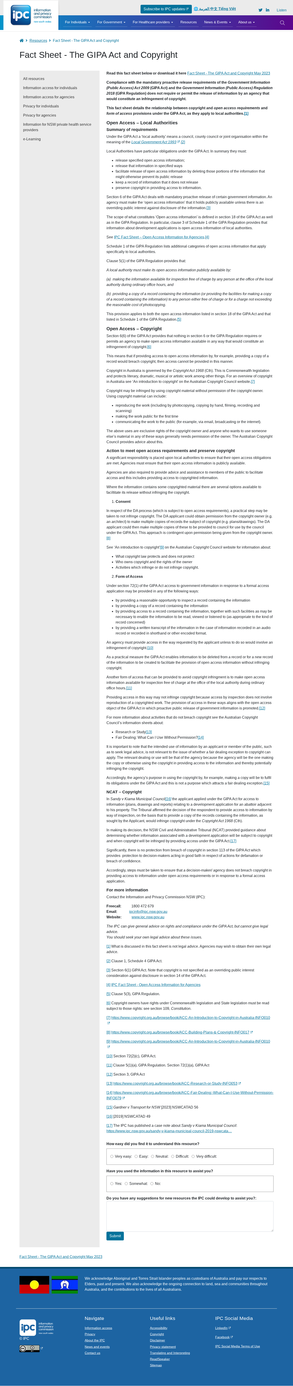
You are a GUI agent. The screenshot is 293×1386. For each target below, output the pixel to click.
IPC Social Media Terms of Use (237, 1346)
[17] (233, 841)
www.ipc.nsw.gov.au (148, 917)
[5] (179, 319)
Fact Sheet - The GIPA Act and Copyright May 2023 (228, 73)
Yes (118, 1184)
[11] (129, 688)
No (157, 1184)
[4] (207, 237)
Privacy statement (163, 1347)
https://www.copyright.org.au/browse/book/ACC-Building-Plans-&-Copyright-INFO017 (180, 1032)
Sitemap (156, 1365)
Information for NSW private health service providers (57, 127)
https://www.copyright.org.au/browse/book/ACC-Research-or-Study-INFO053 (175, 1083)
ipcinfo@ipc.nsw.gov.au (148, 912)
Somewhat (138, 1184)
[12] (262, 708)
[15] (266, 783)
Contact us (92, 1353)
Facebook (222, 1337)
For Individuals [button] (76, 22)
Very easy (123, 1156)
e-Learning (32, 139)
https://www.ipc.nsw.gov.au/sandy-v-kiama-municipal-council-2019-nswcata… (169, 1131)
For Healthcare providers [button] (151, 22)
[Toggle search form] (282, 22)
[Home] (30, 15)
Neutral (162, 1156)
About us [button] (245, 22)
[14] (201, 737)
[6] (149, 347)
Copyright (157, 1334)
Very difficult (206, 1156)
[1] (108, 946)
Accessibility (158, 1328)
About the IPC (95, 1340)
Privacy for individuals (41, 106)
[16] (109, 1116)
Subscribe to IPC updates (164, 9)
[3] (208, 208)
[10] (150, 648)
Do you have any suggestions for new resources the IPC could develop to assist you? (180, 1198)
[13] (149, 732)
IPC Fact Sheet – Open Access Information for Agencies (159, 237)
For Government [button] (109, 22)
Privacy (90, 1334)
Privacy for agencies (39, 115)
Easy (143, 1156)
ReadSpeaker (160, 1359)
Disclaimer (157, 1340)
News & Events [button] (216, 22)
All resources (33, 79)
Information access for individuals (50, 88)
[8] (108, 538)
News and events (97, 1347)
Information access (98, 1328)
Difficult (182, 1156)
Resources (188, 22)
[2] (183, 142)
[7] (253, 382)
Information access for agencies (48, 97)
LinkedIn (221, 1328)
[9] (162, 547)
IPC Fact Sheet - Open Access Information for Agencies (156, 985)
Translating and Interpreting (170, 1353)
